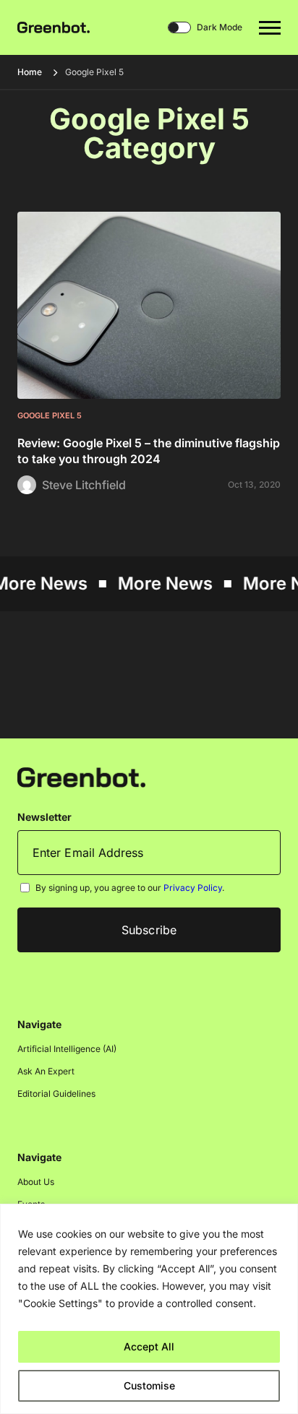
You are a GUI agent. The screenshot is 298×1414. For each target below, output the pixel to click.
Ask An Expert (45, 1071)
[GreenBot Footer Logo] (81, 777)
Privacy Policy (192, 887)
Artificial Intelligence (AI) (66, 1048)
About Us (35, 1181)
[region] (149, 1309)
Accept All (149, 1346)
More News (161, 583)
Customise (149, 1385)
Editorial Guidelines (56, 1093)
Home (29, 71)
